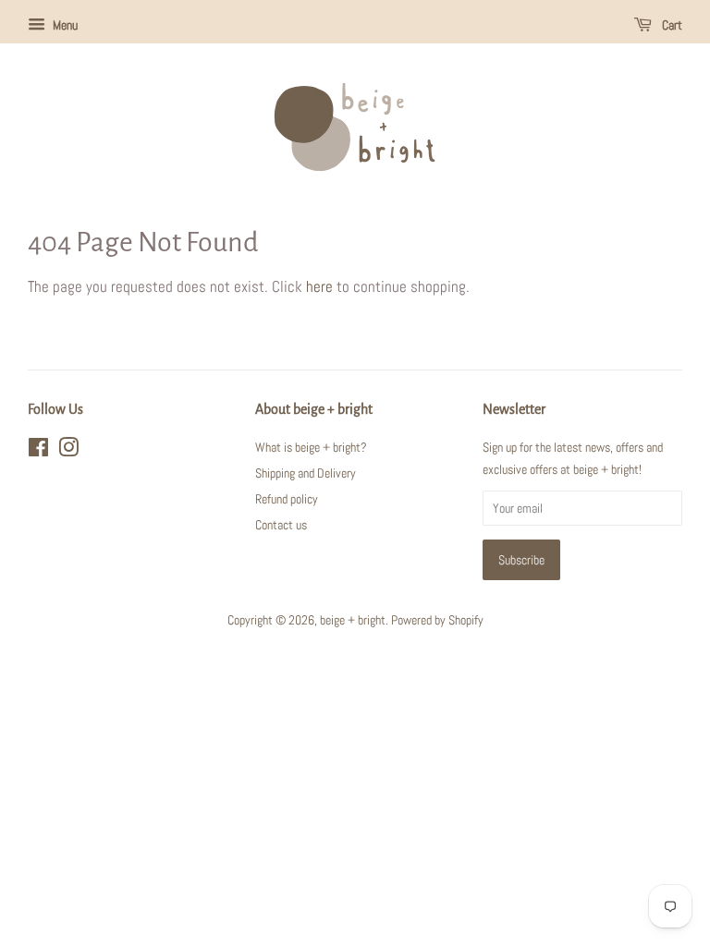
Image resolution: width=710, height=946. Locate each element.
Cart (670, 25)
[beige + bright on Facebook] (38, 451)
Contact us (281, 524)
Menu (64, 25)
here (319, 286)
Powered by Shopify (437, 620)
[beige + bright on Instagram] (68, 451)
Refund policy (286, 499)
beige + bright (353, 620)
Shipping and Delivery (305, 473)
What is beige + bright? (311, 447)
